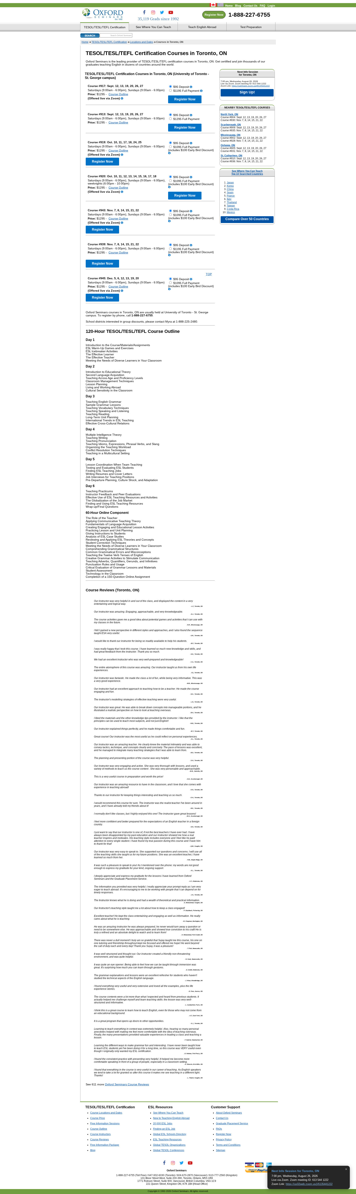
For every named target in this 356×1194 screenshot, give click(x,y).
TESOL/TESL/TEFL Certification (109, 42)
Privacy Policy (224, 1139)
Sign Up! (247, 92)
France (231, 195)
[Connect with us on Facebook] (144, 12)
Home (229, 5)
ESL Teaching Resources (167, 1139)
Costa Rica (233, 209)
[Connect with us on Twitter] (162, 12)
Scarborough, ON (231, 124)
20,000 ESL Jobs (162, 1123)
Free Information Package (104, 1145)
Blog (238, 5)
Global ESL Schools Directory (169, 1134)
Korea (230, 185)
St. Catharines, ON (231, 155)
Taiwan (231, 205)
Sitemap (220, 1150)
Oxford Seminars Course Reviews (127, 1084)
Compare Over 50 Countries (247, 219)
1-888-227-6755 (249, 15)
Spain (230, 192)
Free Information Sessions (104, 1123)
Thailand (232, 202)
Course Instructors (100, 1134)
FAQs (219, 1128)
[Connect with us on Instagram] (153, 12)
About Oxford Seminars (229, 1112)
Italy (229, 199)
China (230, 189)
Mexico (231, 212)
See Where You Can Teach (247, 171)
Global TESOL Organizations (169, 1145)
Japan (230, 182)
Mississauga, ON (230, 135)
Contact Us (250, 5)
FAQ (262, 5)
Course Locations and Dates (106, 1112)
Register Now (214, 14)
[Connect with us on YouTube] (170, 12)
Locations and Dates (141, 42)
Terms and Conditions (228, 1145)
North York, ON (229, 114)
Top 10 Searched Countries (247, 174)
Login (271, 5)
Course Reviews (99, 1139)
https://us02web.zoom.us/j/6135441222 (251, 86)
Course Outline (118, 94)
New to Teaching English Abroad (171, 1118)
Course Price (97, 1118)
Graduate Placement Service (232, 1123)
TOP (209, 274)
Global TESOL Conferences (168, 1150)
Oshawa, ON (228, 145)
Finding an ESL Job (164, 1128)
